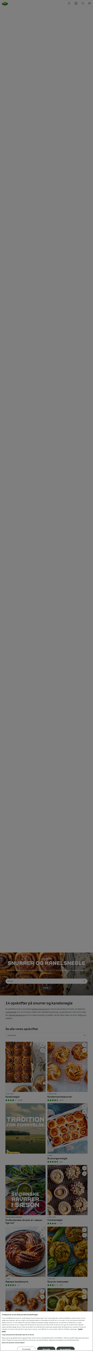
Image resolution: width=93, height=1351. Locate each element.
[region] (46, 1331)
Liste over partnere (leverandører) (13, 1343)
